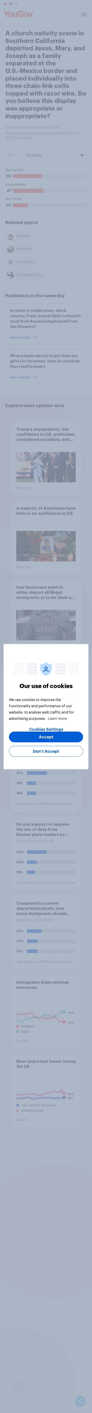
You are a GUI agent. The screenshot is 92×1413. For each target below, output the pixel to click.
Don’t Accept (46, 751)
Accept (46, 737)
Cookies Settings (46, 729)
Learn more (57, 718)
